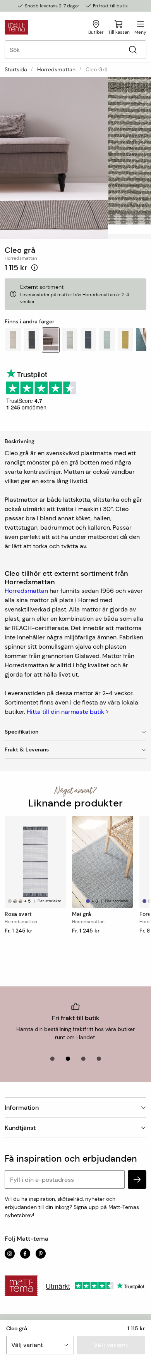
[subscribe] (137, 1179)
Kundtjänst (20, 1128)
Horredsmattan (56, 69)
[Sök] (133, 50)
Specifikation (21, 731)
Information (22, 1107)
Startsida (16, 69)
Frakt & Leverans (27, 749)
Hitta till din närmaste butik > (68, 712)
